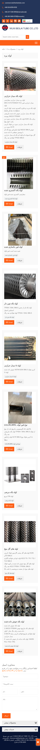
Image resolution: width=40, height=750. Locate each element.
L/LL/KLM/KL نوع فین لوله (12, 444)
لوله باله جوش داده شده (11, 646)
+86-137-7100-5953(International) (15, 12)
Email (9, 147)
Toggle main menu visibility (36, 42)
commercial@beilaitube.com (15, 3)
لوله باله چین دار (9, 317)
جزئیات (19, 147)
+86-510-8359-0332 (11, 7)
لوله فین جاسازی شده (11, 255)
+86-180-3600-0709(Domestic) (14, 16)
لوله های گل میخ (9, 573)
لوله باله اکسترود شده (11, 198)
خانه (3, 49)
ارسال (6, 716)
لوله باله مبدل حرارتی (11, 142)
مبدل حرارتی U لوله (10, 376)
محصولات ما (11, 49)
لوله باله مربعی (9, 500)
